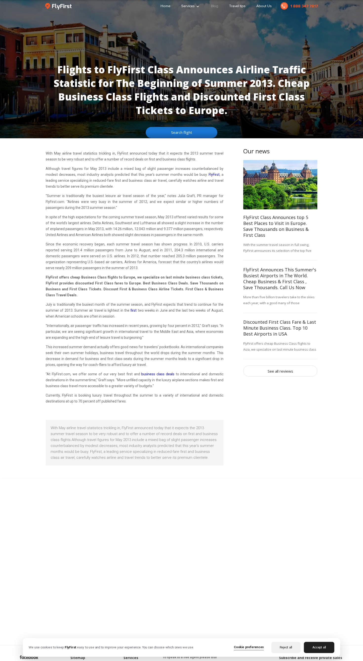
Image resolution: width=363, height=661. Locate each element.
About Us (264, 6)
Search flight (181, 132)
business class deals (157, 374)
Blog (214, 6)
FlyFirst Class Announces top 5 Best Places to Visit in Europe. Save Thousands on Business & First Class (276, 226)
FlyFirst (214, 175)
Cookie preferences (249, 647)
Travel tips (237, 6)
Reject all (286, 647)
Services (190, 5)
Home (165, 6)
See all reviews (280, 371)
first (133, 310)
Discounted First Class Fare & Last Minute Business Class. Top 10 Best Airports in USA (279, 328)
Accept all (319, 647)
